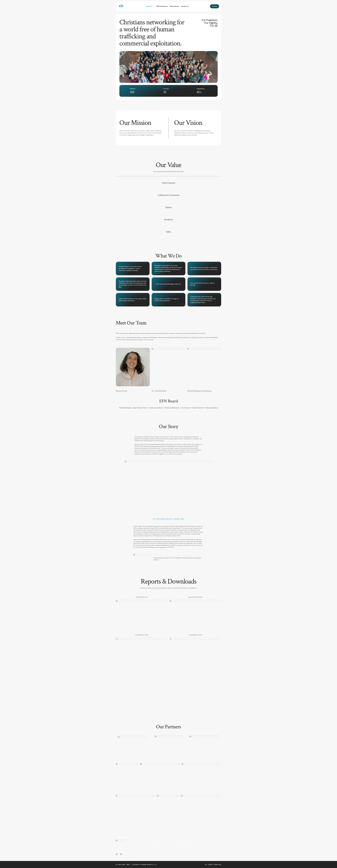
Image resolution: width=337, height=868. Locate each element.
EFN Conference (162, 6)
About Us (149, 6)
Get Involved (174, 6)
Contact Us (185, 6)
